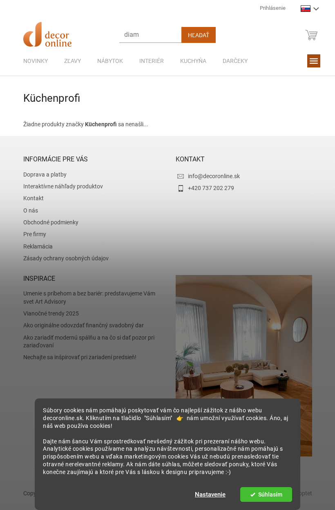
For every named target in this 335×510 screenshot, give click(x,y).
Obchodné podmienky (47, 222)
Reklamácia (34, 246)
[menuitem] (32, 60)
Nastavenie (207, 494)
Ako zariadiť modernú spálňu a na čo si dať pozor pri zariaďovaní (85, 341)
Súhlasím (267, 494)
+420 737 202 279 (208, 188)
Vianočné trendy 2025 (48, 313)
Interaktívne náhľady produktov (60, 186)
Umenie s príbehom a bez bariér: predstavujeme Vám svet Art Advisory (86, 297)
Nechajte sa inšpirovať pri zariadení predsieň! (76, 357)
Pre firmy (31, 234)
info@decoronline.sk (211, 176)
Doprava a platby (41, 174)
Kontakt (30, 198)
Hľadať (195, 35)
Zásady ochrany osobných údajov (62, 258)
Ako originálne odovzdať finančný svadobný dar (80, 325)
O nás (27, 210)
